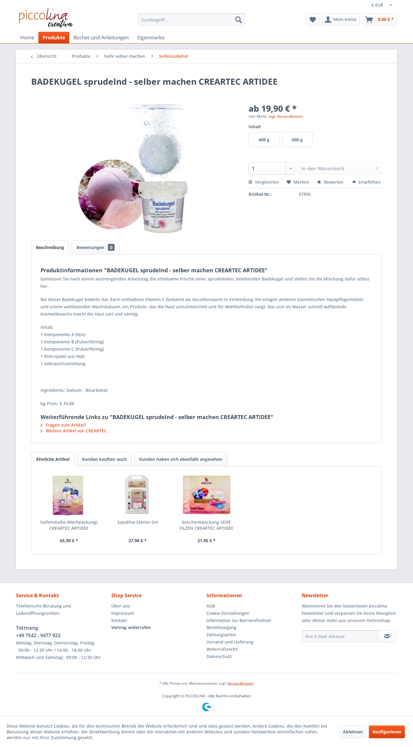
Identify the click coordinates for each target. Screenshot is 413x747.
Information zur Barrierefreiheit (239, 620)
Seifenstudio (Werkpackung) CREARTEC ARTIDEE (68, 525)
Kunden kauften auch (104, 459)
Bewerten (334, 182)
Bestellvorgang (221, 627)
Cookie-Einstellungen (228, 613)
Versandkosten (240, 683)
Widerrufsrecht (222, 649)
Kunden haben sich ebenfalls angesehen (180, 459)
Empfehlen (369, 182)
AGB (211, 606)
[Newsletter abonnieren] (387, 636)
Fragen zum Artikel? (65, 425)
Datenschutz (219, 656)
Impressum (122, 613)
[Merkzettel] (312, 20)
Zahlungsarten (221, 634)
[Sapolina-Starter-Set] (138, 495)
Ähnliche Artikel (53, 459)
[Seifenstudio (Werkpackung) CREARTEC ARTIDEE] (69, 495)
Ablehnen (353, 732)
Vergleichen (266, 182)
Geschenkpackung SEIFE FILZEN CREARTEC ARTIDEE (206, 525)
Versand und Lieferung (230, 642)
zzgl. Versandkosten (285, 116)
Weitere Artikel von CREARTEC (76, 431)
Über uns (120, 606)
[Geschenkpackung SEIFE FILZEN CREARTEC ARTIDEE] (206, 495)
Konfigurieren (386, 732)
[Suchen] (238, 20)
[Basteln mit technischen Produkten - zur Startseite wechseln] (46, 18)
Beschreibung (50, 247)
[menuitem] (191, 20)
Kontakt (119, 620)
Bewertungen (94, 247)
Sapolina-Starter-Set (137, 522)
